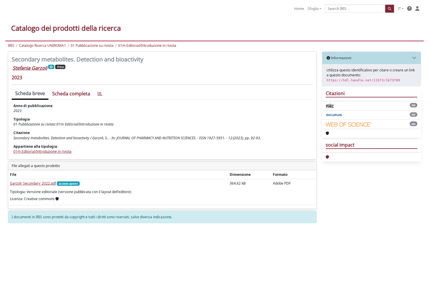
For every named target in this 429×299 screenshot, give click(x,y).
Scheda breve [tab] (30, 93)
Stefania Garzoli (30, 68)
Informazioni (340, 57)
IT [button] (399, 8)
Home (299, 8)
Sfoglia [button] (313, 8)
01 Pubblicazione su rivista (92, 45)
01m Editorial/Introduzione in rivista (147, 45)
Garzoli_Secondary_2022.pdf (33, 183)
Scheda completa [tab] (71, 93)
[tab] (100, 93)
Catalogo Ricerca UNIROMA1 (42, 45)
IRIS (11, 45)
